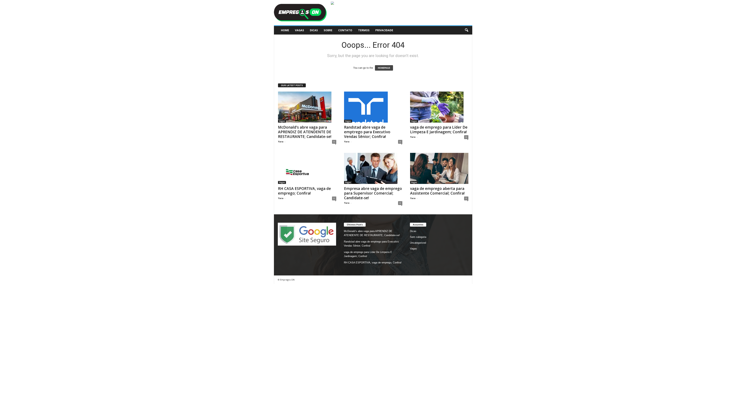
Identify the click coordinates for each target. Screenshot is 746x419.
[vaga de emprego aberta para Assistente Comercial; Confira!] (439, 168)
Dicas (314, 30)
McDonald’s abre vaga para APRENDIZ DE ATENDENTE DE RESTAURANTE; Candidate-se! (304, 132)
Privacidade (384, 30)
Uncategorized (418, 242)
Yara (280, 141)
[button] (466, 30)
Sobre (328, 30)
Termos (364, 30)
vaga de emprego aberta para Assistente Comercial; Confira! (437, 191)
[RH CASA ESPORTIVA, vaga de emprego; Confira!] (307, 168)
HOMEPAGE (384, 68)
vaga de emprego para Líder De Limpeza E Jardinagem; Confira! (438, 129)
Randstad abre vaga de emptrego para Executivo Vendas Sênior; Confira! (367, 132)
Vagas (299, 30)
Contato (345, 30)
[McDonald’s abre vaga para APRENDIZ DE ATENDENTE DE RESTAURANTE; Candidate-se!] (307, 107)
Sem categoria (418, 236)
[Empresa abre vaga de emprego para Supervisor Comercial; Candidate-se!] (373, 168)
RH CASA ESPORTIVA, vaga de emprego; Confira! (304, 191)
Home (285, 30)
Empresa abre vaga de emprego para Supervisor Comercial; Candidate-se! (373, 193)
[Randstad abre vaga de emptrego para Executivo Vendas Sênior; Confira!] (373, 107)
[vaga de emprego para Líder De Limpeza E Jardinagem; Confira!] (439, 107)
